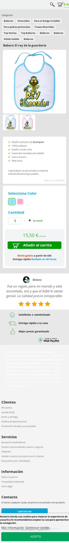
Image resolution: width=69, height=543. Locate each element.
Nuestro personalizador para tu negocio (22, 447)
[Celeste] (12, 201)
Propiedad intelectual (12, 481)
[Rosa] (20, 201)
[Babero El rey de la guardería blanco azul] (10, 122)
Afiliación (6, 451)
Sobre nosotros (9, 477)
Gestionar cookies (38, 528)
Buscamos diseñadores (13, 442)
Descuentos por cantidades (15, 460)
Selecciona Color (23, 193)
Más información (12, 528)
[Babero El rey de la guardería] (27, 122)
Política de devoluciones (14, 421)
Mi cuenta (6, 407)
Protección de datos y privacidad (18, 426)
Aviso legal (6, 486)
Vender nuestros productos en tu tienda (22, 456)
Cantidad (16, 212)
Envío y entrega (9, 416)
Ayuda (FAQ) (8, 412)
